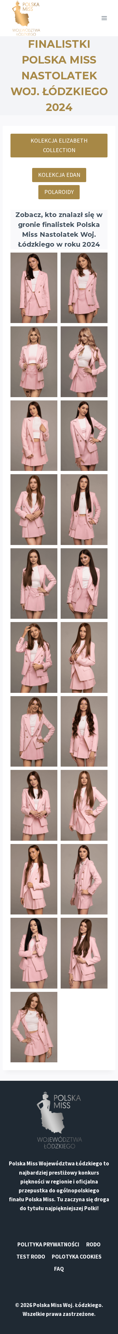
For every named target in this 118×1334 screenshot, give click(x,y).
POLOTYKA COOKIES (77, 1256)
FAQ (59, 1268)
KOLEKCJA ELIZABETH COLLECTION (59, 145)
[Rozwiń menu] (104, 18)
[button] (33, 288)
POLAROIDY (59, 192)
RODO (93, 1244)
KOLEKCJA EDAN (59, 174)
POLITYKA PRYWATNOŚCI (48, 1244)
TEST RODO (30, 1256)
